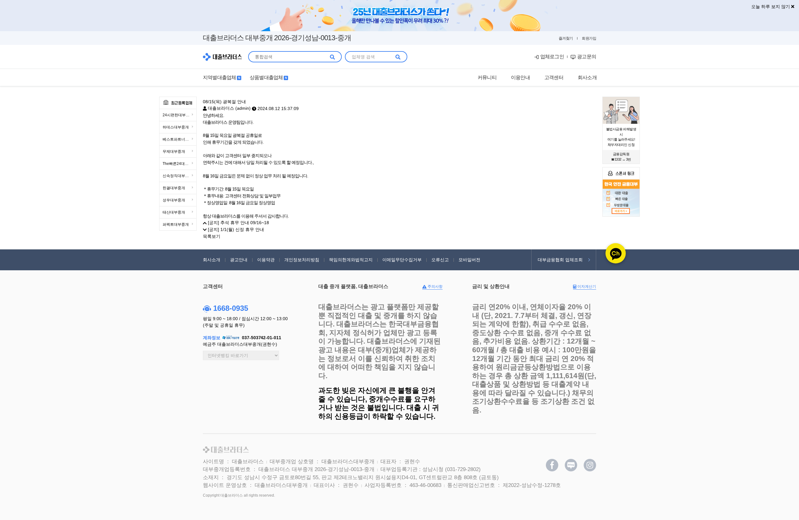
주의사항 (435, 286)
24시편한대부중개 (178, 115)
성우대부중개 (174, 200)
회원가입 (589, 38)
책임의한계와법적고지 (351, 259)
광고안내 (239, 259)
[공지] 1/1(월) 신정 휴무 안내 (235, 229)
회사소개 (211, 259)
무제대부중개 (174, 151)
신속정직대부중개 (178, 176)
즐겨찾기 (566, 38)
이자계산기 (586, 286)
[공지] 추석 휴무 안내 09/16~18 (238, 222)
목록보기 (211, 236)
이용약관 (266, 259)
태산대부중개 (174, 212)
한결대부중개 (174, 188)
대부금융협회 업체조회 (560, 259)
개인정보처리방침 (301, 259)
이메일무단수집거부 (402, 259)
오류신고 (440, 259)
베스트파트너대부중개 (179, 139)
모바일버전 (469, 259)
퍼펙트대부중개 (176, 224)
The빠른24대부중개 (179, 163)
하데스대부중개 (176, 127)
